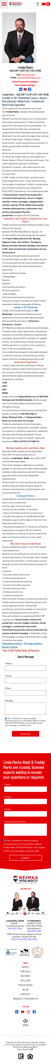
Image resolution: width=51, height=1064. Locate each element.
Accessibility (41, 1044)
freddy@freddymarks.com (29, 77)
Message (9, 700)
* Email (8, 676)
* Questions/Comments (15, 821)
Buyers (25, 975)
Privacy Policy (28, 1044)
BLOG (25, 989)
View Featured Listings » (25, 81)
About (25, 966)
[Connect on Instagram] (28, 1012)
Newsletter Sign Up (25, 998)
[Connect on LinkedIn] (20, 90)
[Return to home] (26, 879)
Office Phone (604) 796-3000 (24, 939)
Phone (8, 688)
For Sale (25, 971)
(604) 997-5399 (15, 928)
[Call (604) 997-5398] (48, 3)
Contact (25, 994)
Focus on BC (25, 984)
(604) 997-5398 (28, 74)
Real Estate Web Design (23, 1047)
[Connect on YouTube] (25, 90)
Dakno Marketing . (25, 1049)
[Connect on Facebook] (29, 90)
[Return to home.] (16, 4)
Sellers (25, 980)
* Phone (7, 797)
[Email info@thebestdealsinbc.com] (44, 3)
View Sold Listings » (25, 85)
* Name (8, 663)
